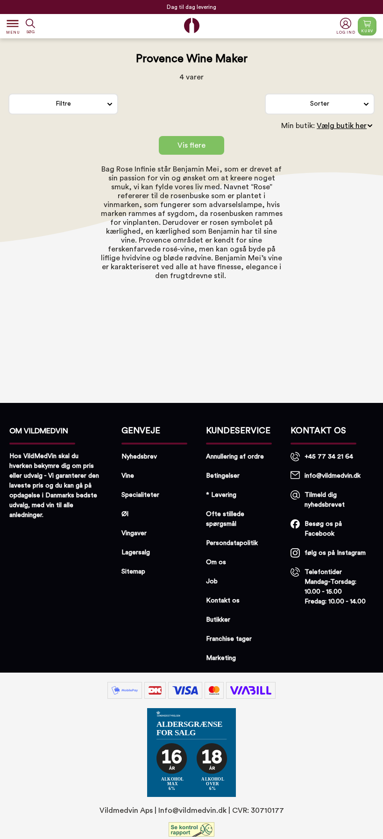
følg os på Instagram (335, 553)
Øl (124, 514)
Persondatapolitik (232, 543)
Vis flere (191, 145)
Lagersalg (135, 552)
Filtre (63, 103)
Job (212, 581)
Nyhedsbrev (139, 456)
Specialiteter (140, 495)
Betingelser (223, 476)
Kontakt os (223, 600)
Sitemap (133, 571)
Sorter (319, 103)
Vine (127, 476)
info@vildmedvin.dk (333, 476)
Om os (216, 562)
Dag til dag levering (191, 5)
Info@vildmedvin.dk (192, 810)
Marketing (221, 658)
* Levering (221, 495)
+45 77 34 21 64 (329, 456)
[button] (346, 26)
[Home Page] (191, 25)
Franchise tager (229, 639)
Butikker (218, 620)
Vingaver (134, 533)
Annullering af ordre (235, 456)
